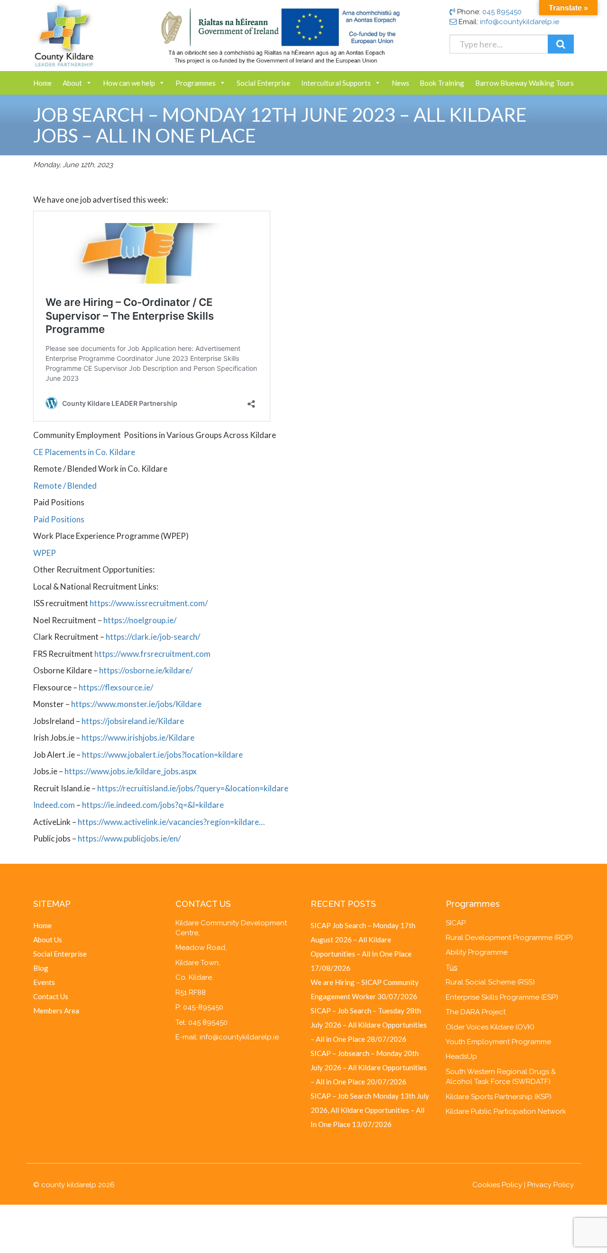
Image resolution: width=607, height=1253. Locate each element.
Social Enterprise (263, 83)
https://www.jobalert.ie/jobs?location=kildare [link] (162, 755)
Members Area (56, 1010)
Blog (40, 968)
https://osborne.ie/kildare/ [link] (146, 670)
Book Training (442, 83)
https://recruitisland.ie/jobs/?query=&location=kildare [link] (192, 788)
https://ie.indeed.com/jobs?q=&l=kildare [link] (153, 805)
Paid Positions (58, 519)
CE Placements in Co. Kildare (84, 452)
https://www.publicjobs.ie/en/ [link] (129, 838)
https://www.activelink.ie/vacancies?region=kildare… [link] (171, 822)
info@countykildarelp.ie (519, 22)
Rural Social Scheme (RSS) (490, 982)
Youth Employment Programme (498, 1042)
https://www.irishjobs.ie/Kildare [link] (138, 738)
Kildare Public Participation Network (506, 1111)
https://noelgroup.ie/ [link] (139, 620)
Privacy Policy (550, 1185)
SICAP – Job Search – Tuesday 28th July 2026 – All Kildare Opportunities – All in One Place (369, 1024)
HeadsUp (461, 1056)
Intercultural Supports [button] (336, 83)
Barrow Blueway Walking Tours (524, 83)
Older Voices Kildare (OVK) (490, 1027)
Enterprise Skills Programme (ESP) (502, 997)
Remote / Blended (65, 486)
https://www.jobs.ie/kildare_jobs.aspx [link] (130, 771)
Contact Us (50, 996)
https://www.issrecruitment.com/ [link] (149, 603)
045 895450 (502, 12)
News (400, 83)
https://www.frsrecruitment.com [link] (152, 654)
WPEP (44, 553)
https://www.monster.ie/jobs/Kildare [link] (136, 704)
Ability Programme (476, 952)
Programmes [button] (195, 83)
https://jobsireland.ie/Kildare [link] (133, 721)
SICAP (456, 923)
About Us (47, 939)
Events (44, 982)
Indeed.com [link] (54, 805)
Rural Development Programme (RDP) (509, 937)
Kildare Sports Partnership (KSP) (499, 1096)
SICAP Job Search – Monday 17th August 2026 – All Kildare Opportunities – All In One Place (363, 939)
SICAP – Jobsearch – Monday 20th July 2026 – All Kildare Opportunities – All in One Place (369, 1067)
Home (42, 83)
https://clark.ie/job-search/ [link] (153, 637)
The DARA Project (476, 1012)
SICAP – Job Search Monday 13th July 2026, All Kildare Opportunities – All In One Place (370, 1110)
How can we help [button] (129, 83)
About (72, 83)
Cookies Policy (497, 1185)
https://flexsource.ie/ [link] (116, 687)
